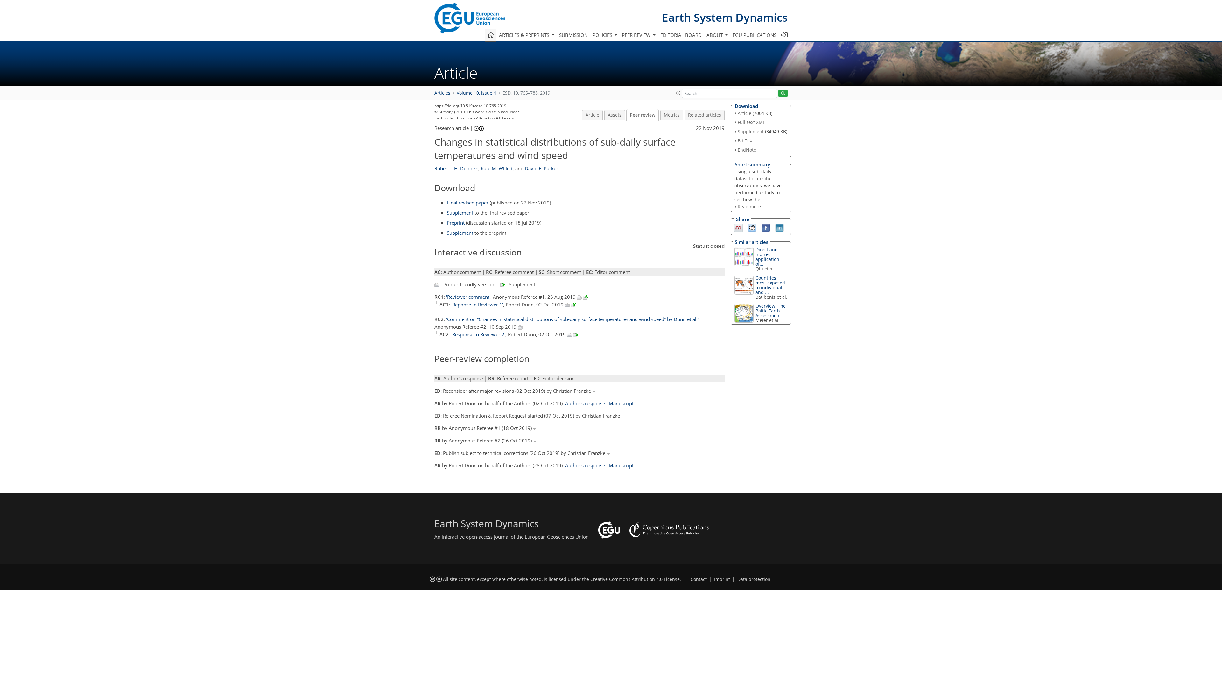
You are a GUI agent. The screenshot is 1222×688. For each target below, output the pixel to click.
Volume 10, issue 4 (476, 93)
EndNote (747, 150)
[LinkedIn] (779, 227)
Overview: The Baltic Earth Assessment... (770, 311)
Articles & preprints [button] (525, 35)
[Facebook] (766, 227)
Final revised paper (467, 202)
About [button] (715, 35)
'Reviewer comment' (468, 297)
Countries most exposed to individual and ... (770, 285)
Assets (615, 115)
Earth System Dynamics (725, 17)
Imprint (722, 579)
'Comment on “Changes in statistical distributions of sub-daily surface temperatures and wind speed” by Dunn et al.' (572, 319)
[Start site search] (783, 93)
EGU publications (754, 35)
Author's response (585, 403)
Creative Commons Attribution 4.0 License (635, 579)
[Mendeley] (738, 227)
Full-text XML (751, 122)
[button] (678, 93)
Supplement (460, 213)
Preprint (456, 222)
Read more (749, 207)
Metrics (672, 115)
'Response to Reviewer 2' (478, 334)
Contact (699, 579)
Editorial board (681, 35)
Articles (442, 93)
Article (592, 115)
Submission (573, 35)
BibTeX (745, 141)
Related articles (704, 115)
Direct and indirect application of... (767, 257)
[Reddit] (752, 227)
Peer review (642, 115)
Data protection (753, 579)
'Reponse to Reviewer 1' (477, 304)
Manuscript (621, 403)
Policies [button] (603, 35)
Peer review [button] (637, 35)
